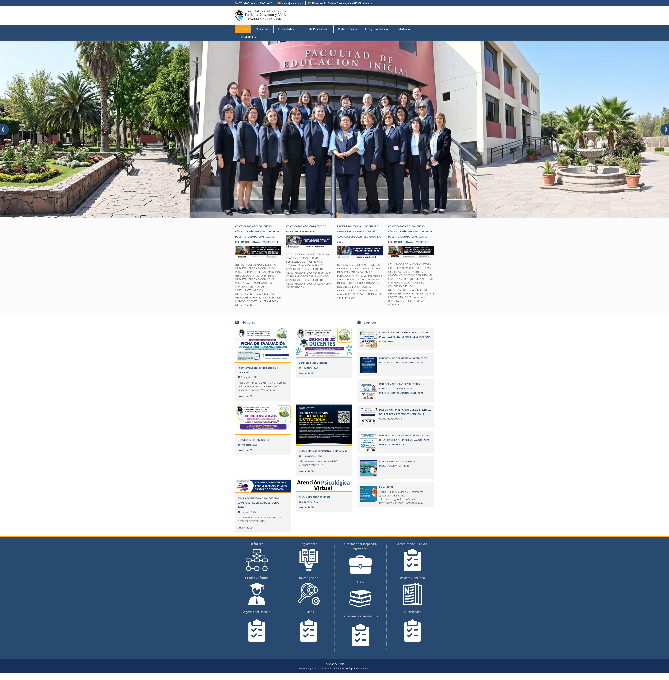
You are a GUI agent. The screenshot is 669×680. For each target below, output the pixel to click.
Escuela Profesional (315, 29)
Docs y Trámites (374, 29)
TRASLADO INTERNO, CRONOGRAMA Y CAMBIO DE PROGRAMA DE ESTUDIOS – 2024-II (259, 510)
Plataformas (346, 29)
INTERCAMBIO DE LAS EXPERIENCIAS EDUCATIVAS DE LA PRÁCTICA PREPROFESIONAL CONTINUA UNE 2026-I (402, 396)
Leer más (243, 403)
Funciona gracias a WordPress (315, 675)
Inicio (243, 29)
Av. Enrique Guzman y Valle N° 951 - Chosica (348, 3)
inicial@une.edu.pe (292, 3)
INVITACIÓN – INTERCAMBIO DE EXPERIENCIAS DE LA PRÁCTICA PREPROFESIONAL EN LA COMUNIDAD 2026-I (405, 422)
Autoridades (286, 29)
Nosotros (262, 29)
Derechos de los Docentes (313, 370)
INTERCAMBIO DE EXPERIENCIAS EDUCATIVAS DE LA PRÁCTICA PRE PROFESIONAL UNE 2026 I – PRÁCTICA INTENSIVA (404, 447)
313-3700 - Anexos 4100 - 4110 (255, 3)
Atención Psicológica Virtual (314, 504)
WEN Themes (363, 675)
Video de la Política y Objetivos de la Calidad (323, 458)
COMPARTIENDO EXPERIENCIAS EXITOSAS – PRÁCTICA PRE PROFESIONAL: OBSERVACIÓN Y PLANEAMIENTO (404, 344)
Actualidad (246, 37)
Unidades (401, 29)
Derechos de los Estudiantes (253, 447)
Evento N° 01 (386, 494)
